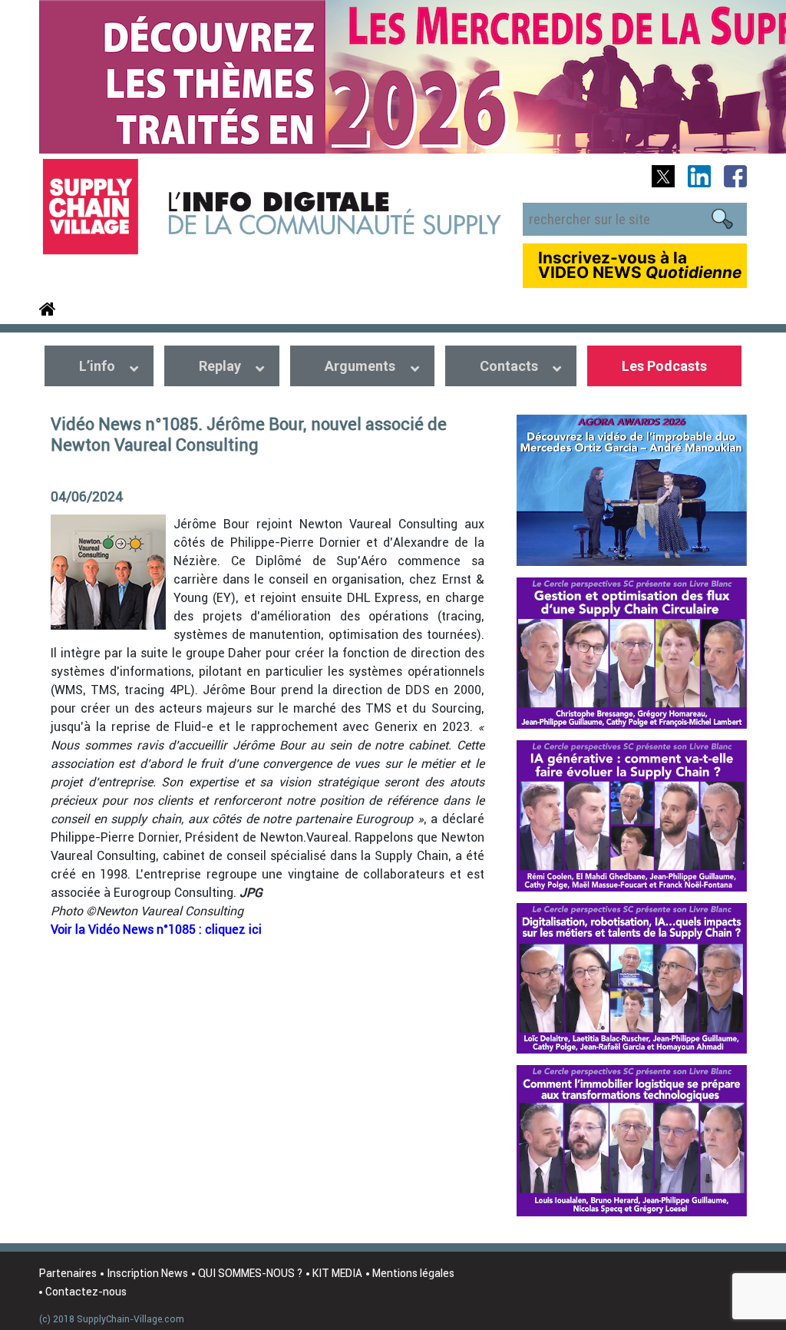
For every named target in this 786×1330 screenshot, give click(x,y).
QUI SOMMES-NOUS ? (250, 1273)
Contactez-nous (86, 1292)
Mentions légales (413, 1273)
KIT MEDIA (337, 1273)
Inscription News (147, 1273)
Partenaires (68, 1273)
